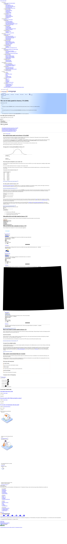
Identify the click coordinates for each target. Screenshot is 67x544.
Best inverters (8, 11)
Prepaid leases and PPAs (9, 16)
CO (2, 96)
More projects (22, 94)
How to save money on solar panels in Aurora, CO (9, 130)
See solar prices (3, 121)
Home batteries (7, 94)
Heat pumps (12, 94)
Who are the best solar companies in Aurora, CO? (9, 129)
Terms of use (2, 521)
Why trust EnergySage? (4, 122)
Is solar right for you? (9, 7)
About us (26, 94)
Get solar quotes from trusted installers (9, 3)
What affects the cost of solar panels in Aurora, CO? (9, 128)
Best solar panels (8, 9)
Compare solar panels (9, 10)
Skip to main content (3, 0)
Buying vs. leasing (8, 15)
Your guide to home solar (9, 5)
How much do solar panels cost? (10, 6)
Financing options (8, 14)
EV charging (17, 94)
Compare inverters (8, 12)
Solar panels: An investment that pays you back (9, 131)
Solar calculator (8, 4)
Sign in (31, 94)
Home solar (2, 94)
